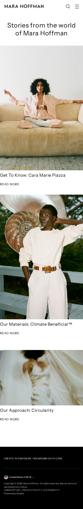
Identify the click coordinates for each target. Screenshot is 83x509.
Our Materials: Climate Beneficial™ (36, 324)
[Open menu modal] (77, 6)
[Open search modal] (67, 6)
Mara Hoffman (31, 483)
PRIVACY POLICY (31, 490)
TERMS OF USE (12, 490)
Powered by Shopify (14, 493)
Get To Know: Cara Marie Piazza (33, 175)
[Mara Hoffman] (24, 6)
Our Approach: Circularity (27, 410)
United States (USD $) (20, 477)
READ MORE (9, 184)
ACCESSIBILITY (51, 490)
